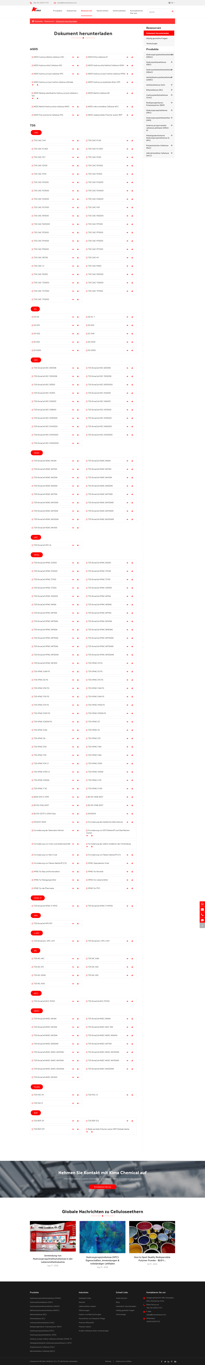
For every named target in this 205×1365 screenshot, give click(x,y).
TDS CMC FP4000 (41, 240)
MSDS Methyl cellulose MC (99, 93)
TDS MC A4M (93, 958)
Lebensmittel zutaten (87, 1306)
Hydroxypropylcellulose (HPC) (156, 111)
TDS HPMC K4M (94, 755)
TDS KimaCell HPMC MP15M (99, 612)
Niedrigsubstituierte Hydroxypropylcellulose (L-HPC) (158, 138)
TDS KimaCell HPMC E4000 (45, 562)
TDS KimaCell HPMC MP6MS (100, 604)
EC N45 (91, 333)
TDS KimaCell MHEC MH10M (45, 1027)
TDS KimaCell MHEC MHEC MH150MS (103, 1060)
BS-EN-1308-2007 (95, 796)
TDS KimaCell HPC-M (42, 545)
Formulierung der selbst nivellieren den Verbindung (109, 843)
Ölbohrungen (84, 1310)
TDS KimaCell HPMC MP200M (46, 654)
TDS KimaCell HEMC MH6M (99, 460)
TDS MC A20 (93, 966)
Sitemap (108, 1361)
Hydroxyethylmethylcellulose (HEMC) (159, 70)
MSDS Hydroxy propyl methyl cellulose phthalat (53, 82)
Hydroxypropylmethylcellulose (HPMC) (160, 55)
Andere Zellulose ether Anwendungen (94, 1330)
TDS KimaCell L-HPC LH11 (44, 940)
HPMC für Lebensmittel (98, 879)
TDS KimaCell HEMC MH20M (45, 477)
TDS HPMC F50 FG (41, 696)
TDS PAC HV (39, 1094)
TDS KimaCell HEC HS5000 (45, 401)
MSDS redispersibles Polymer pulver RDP (105, 114)
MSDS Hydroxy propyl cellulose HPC (48, 73)
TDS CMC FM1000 (41, 215)
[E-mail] (202, 909)
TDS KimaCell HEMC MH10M (45, 469)
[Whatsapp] (202, 904)
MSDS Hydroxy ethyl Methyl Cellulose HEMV (106, 65)
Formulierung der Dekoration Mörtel (49, 830)
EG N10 (37, 325)
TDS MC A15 (39, 966)
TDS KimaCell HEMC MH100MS (101, 502)
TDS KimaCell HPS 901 (43, 923)
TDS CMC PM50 (94, 265)
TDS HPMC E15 (94, 738)
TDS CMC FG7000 (41, 207)
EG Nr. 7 (91, 316)
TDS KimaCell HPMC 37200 (45, 587)
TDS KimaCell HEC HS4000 (99, 392)
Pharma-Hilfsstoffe (86, 1322)
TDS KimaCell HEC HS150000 (100, 434)
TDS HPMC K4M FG (96, 696)
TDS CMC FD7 (39, 157)
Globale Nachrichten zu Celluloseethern (102, 1211)
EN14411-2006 (40, 822)
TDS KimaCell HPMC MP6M (45, 604)
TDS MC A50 (93, 975)
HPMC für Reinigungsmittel (45, 879)
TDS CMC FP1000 (95, 224)
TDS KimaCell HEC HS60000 (100, 426)
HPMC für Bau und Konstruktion (47, 871)
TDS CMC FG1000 (41, 182)
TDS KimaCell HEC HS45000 (46, 426)
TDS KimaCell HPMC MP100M (46, 637)
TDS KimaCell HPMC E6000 (99, 562)
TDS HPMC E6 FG (41, 679)
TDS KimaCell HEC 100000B (45, 376)
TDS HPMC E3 (94, 721)
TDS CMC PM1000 (95, 274)
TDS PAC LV (93, 1094)
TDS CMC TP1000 (95, 291)
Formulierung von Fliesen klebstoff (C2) (50, 863)
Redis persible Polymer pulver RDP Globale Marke (108, 1129)
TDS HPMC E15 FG (95, 679)
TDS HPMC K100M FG (97, 713)
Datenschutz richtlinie (123, 1361)
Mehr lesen (53, 1249)
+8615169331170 (153, 1321)
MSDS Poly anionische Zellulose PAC (48, 114)
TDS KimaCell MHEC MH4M (45, 1018)
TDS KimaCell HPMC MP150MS (100, 646)
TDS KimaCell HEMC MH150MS (100, 510)
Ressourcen (86, 10)
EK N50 (37, 341)
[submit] (172, 11)
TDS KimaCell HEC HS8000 (45, 409)
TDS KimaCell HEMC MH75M (45, 494)
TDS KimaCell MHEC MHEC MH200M (49, 1068)
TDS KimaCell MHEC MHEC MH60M (102, 1035)
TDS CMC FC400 (41, 148)
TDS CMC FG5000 (41, 199)
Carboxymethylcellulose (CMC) (157, 96)
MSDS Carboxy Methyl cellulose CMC (49, 57)
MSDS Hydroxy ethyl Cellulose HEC (48, 65)
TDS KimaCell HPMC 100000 (100, 587)
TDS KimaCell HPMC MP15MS (46, 621)
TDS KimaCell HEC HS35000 (100, 418)
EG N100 (91, 341)
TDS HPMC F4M (94, 746)
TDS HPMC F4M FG (96, 688)
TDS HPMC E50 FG (41, 688)
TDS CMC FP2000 (41, 232)
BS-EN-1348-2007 (95, 805)
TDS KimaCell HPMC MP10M (45, 612)
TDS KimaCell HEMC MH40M (100, 477)
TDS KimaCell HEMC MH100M (46, 502)
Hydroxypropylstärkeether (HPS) (158, 118)
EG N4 (36, 316)
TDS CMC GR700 (41, 257)
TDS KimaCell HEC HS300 (44, 392)
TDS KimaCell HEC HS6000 (99, 401)
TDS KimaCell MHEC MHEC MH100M (49, 1052)
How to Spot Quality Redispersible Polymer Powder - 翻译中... (152, 1258)
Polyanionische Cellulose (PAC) (157, 146)
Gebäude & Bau (85, 1298)
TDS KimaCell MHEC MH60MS (46, 1043)
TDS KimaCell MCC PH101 (44, 1001)
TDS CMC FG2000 (95, 182)
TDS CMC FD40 (94, 157)
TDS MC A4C (39, 958)
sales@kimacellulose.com (67, 2)
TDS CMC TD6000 (95, 282)
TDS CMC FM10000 (42, 224)
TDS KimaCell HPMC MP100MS (101, 637)
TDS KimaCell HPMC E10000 (45, 571)
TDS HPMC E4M (40, 730)
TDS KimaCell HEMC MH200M (46, 519)
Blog (117, 1302)
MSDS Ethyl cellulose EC (98, 57)
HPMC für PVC (94, 888)
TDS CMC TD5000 (41, 282)
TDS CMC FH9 (94, 207)
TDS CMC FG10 (40, 173)
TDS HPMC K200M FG (43, 721)
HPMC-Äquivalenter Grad (98, 863)
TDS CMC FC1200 (95, 148)
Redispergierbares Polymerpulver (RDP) (155, 103)
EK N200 (37, 350)
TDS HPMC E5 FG (95, 671)
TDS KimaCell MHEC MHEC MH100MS (103, 1052)
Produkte (57, 10)
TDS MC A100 (39, 983)
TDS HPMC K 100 (95, 788)
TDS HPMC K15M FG (96, 704)
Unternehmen (119, 10)
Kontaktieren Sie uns (136, 11)
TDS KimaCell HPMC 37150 (99, 579)
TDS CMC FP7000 (95, 249)
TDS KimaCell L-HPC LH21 (98, 940)
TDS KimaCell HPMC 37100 (45, 579)
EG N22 (37, 333)
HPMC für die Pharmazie (44, 888)
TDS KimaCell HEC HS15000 (99, 409)
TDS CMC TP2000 (41, 299)
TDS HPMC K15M (95, 763)
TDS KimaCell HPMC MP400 (45, 663)
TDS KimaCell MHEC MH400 (45, 1077)
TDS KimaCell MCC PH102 (99, 1001)
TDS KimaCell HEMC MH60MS (100, 485)
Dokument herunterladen (66, 21)
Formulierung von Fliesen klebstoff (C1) (104, 854)
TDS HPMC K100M (95, 771)
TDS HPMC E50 (40, 746)
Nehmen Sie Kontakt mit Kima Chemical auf (102, 1172)
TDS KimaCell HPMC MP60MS (100, 629)
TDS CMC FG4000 (96, 190)
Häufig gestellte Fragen (157, 38)
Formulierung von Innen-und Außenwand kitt (52, 843)
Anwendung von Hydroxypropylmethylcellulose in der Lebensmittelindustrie (53, 1258)
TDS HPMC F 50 (40, 788)
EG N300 (92, 350)
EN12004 (92, 813)
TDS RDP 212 (93, 1120)
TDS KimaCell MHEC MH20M (45, 1035)
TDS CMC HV (93, 257)
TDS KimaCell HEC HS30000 (45, 418)
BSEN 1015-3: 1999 (41, 796)
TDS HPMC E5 (94, 730)
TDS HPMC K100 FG (42, 713)
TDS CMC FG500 (95, 173)
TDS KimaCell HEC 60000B (99, 367)
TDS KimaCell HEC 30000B (45, 367)
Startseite (38, 21)
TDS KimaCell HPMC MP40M (100, 621)
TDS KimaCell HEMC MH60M (45, 485)
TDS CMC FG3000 (41, 190)
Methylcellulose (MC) (155, 84)
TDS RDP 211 (39, 1120)
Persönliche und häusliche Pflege (92, 1318)
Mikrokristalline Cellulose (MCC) (157, 154)
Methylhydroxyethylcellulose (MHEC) (159, 78)
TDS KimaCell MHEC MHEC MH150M (49, 1060)
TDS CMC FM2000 (95, 215)
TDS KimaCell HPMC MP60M (45, 629)
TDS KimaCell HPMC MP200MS (101, 654)
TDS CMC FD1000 (95, 165)
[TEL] (202, 914)
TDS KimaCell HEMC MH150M (46, 510)
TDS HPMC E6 (39, 738)
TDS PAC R (38, 1103)
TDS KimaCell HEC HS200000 (46, 443)
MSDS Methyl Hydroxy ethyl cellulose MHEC (52, 106)
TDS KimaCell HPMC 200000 (46, 596)
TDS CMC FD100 (40, 165)
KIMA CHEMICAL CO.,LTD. (51, 1361)
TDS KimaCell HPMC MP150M (46, 646)
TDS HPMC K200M (41, 780)
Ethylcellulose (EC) (154, 90)
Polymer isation (85, 1326)
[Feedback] (202, 920)
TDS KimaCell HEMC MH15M (99, 469)
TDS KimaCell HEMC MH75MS (100, 494)
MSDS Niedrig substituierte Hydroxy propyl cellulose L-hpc (55, 94)
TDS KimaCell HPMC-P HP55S (100, 905)
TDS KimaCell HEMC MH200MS (101, 519)
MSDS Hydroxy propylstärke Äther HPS (104, 82)
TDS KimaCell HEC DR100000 (100, 384)
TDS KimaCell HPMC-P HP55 (45, 905)
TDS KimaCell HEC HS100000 (46, 434)
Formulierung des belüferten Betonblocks (105, 822)
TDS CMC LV (39, 265)
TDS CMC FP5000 (95, 240)
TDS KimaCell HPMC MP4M (99, 596)
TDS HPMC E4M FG (42, 671)
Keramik (82, 1302)
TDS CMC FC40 (94, 140)
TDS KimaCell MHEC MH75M (100, 1043)
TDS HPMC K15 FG (41, 704)
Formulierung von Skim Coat (45, 854)
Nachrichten (102, 10)
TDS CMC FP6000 (41, 249)
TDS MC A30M (40, 975)
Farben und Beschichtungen (90, 1314)
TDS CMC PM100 (41, 274)
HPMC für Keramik (95, 871)
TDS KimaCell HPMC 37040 (99, 571)
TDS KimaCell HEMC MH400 (45, 527)
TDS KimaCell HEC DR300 (44, 384)
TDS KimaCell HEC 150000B (99, 376)
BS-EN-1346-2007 (41, 805)
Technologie (151, 43)
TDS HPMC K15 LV (41, 763)
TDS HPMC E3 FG (95, 663)
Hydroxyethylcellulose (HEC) (156, 63)
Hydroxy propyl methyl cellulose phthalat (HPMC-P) (157, 127)
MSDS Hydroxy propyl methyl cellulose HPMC (107, 73)
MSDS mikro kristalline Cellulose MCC (103, 106)
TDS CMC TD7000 (41, 291)
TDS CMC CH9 (40, 140)
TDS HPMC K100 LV (42, 771)
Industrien (72, 10)
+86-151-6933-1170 (41, 2)
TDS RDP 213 (39, 1129)
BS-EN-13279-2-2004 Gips (45, 813)
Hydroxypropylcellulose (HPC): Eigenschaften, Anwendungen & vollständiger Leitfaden (102, 1260)
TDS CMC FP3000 (95, 232)
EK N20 (91, 325)
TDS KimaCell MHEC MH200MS (101, 1068)
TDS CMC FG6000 (95, 199)
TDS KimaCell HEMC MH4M (45, 460)
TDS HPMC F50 (40, 755)
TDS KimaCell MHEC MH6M (99, 1018)
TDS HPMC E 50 (94, 780)
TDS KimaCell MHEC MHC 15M (100, 1027)
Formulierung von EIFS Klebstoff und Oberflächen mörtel (108, 831)
